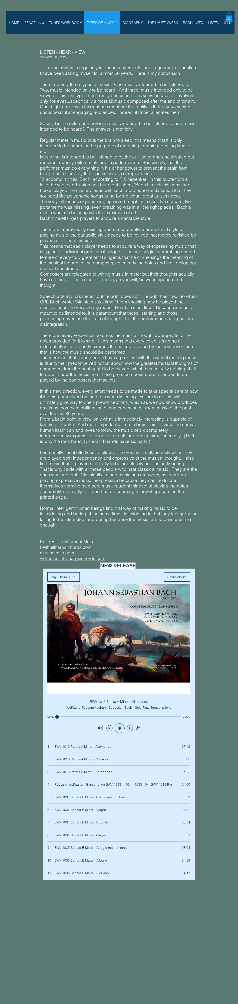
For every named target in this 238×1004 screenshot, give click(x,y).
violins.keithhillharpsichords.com (72, 558)
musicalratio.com (57, 553)
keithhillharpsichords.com (66, 547)
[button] (229, 17)
